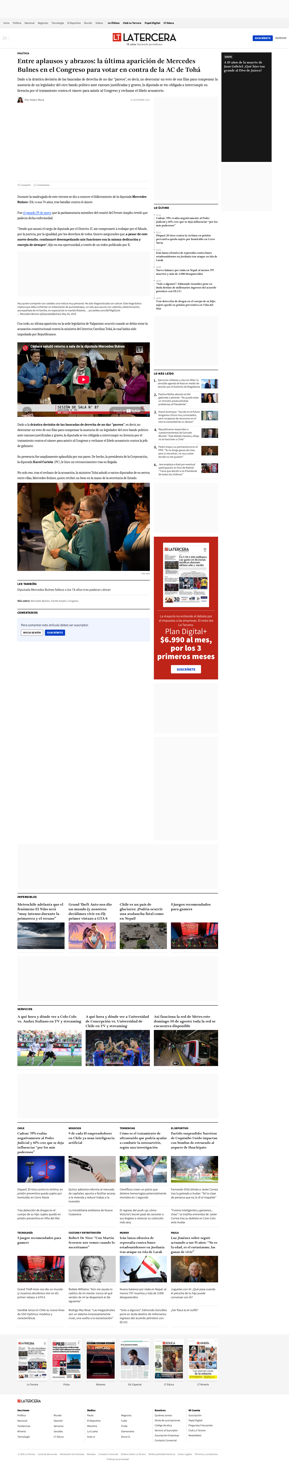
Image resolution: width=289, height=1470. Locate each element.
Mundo (88, 23)
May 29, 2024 (69, 314)
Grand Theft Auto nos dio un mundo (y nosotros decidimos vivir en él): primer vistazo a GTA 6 (90, 912)
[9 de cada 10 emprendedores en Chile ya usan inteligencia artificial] (92, 1169)
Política (17, 23)
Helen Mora (37, 100)
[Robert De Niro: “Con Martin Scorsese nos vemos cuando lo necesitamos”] (92, 1269)
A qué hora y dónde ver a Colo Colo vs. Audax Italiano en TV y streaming (49, 1019)
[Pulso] (67, 1379)
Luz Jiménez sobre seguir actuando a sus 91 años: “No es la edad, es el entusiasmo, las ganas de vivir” (194, 1245)
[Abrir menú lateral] (6, 38)
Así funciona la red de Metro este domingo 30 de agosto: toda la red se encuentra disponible (185, 1021)
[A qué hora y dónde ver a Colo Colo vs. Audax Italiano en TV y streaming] (49, 1048)
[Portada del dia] (186, 605)
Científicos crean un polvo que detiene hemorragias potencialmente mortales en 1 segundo (143, 1193)
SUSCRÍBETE (186, 669)
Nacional (29, 23)
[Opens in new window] (101, 1379)
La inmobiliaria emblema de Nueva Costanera (91, 1212)
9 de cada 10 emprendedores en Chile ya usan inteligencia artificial (91, 1138)
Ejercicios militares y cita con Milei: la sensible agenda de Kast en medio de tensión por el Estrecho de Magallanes (179, 383)
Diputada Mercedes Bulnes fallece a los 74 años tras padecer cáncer (64, 589)
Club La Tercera (132, 23)
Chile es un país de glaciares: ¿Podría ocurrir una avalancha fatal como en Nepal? (142, 912)
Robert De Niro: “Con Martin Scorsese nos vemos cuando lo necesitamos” (92, 1242)
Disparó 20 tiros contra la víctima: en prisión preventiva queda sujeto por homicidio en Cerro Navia (185, 239)
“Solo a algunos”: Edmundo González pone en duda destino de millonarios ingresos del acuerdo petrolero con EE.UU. (186, 288)
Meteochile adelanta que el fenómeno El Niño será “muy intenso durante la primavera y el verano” (40, 912)
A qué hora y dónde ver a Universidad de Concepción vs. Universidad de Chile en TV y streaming (117, 1021)
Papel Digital (152, 23)
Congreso (73, 601)
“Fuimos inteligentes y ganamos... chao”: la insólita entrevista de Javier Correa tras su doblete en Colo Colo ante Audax (194, 1216)
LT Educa (169, 23)
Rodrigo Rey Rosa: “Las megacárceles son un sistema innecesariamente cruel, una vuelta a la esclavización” (92, 1314)
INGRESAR (280, 38)
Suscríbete (56, 632)
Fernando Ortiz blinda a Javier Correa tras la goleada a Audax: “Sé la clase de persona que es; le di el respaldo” (194, 1193)
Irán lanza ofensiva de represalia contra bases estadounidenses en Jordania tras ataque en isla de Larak (186, 257)
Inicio (6, 23)
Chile (20, 1128)
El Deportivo (74, 23)
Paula (175, 1232)
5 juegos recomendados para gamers (191, 907)
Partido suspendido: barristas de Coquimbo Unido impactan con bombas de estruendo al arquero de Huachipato (194, 1140)
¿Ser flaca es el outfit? (184, 1310)
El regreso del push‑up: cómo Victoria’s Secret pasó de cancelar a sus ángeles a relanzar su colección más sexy (142, 1216)
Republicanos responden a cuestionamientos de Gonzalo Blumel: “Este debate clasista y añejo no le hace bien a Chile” (179, 434)
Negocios (43, 23)
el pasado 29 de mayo (37, 213)
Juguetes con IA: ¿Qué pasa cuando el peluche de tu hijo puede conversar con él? (193, 1293)
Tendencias (127, 1128)
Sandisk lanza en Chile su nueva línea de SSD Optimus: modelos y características (40, 1314)
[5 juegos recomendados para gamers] (194, 935)
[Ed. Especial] (135, 1379)
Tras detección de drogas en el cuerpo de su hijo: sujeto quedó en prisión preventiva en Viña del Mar (186, 305)
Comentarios (43, 184)
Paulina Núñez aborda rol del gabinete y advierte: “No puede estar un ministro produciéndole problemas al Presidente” (178, 399)
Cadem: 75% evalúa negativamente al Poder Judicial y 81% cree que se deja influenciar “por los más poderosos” (187, 222)
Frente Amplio (59, 601)
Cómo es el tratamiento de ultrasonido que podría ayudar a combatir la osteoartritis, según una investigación (143, 1140)
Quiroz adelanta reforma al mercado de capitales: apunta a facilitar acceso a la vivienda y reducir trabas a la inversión (92, 1195)
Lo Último (114, 23)
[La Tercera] (32, 1379)
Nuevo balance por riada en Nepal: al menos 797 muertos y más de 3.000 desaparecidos (185, 272)
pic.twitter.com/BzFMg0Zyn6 (104, 310)
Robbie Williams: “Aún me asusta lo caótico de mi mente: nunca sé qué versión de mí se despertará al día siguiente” (91, 1295)
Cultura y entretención (85, 1232)
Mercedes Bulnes (40, 601)
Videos (99, 23)
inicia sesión (32, 632)
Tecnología (58, 23)
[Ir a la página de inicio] (144, 38)
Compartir (26, 184)
